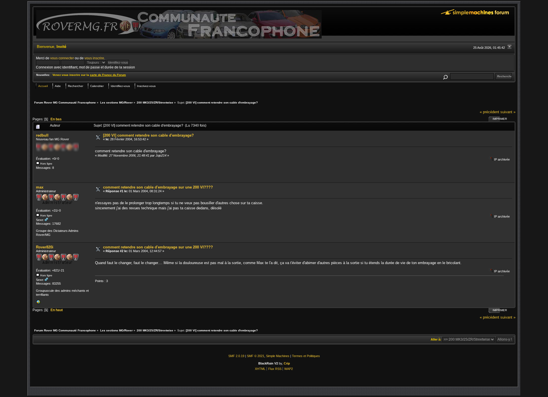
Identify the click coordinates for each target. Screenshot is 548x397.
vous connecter (62, 58)
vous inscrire (94, 58)
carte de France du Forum (108, 74)
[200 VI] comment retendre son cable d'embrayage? (148, 135)
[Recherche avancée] (445, 76)
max (39, 187)
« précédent (489, 112)
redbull (42, 135)
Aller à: (436, 339)
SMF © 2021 (255, 356)
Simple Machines (277, 356)
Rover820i (44, 247)
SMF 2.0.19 (236, 356)
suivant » (507, 112)
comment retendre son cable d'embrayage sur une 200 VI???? (158, 187)
